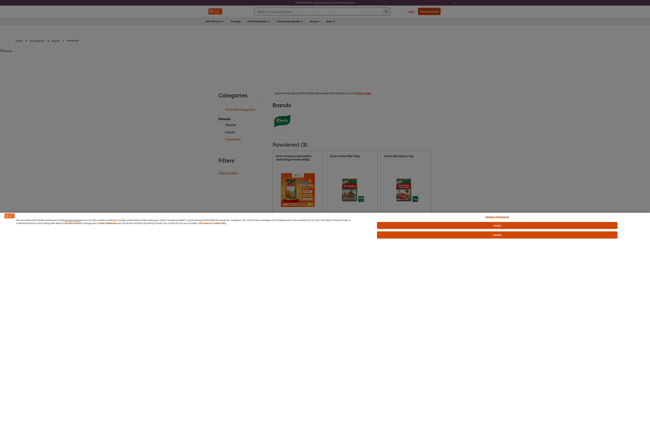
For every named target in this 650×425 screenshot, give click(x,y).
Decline (497, 234)
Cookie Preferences (106, 223)
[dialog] (325, 318)
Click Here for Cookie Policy (212, 223)
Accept (497, 225)
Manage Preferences (497, 216)
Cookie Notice (73, 223)
